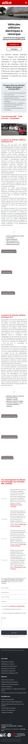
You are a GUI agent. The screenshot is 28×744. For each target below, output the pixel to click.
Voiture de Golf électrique (8, 710)
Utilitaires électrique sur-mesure (9, 682)
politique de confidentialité (17, 606)
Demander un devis (14, 45)
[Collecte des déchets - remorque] (14, 423)
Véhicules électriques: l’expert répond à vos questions (12, 704)
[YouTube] (6, 740)
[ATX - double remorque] (14, 465)
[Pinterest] (15, 740)
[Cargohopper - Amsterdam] (14, 300)
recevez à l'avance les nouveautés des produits (14, 613)
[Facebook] (2, 740)
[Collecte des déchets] (14, 279)
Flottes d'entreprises (6, 686)
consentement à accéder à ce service (12, 609)
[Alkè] (6, 2)
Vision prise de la (13, 606)
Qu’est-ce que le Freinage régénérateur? (11, 701)
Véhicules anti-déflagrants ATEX (9, 673)
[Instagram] (12, 740)
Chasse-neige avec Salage (8, 708)
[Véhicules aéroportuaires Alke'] (14, 258)
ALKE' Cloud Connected (7, 679)
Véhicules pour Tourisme (7, 664)
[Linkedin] (19, 740)
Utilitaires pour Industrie (7, 661)
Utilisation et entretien (7, 712)
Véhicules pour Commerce (8, 668)
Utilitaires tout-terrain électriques (9, 684)
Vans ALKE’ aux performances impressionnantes (13, 693)
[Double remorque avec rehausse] (14, 444)
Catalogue (14, 49)
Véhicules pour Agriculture (8, 671)
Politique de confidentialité (8, 726)
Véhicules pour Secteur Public (9, 666)
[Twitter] (9, 740)
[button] (26, 3)
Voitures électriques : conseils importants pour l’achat (13, 689)
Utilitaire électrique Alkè (7, 699)
